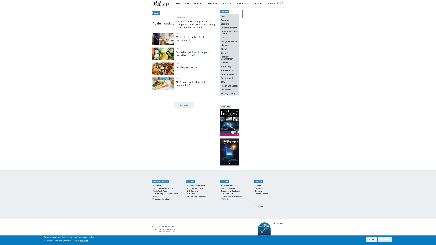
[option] (229, 122)
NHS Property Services (196, 196)
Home (177, 3)
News (187, 3)
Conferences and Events (229, 33)
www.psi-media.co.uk (167, 232)
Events (227, 3)
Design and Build (229, 41)
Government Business (230, 191)
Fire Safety (226, 66)
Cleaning (225, 24)
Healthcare (226, 90)
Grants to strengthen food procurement (190, 39)
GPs (223, 82)
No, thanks (384, 240)
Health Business (228, 188)
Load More (225, 107)
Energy (224, 53)
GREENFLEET (227, 194)
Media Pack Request (161, 191)
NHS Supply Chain (195, 188)
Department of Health (196, 186)
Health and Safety (229, 86)
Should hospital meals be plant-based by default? (193, 53)
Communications (229, 28)
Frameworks (227, 70)
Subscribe (257, 3)
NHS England (192, 191)
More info (84, 240)
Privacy (155, 196)
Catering (225, 20)
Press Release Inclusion (162, 188)
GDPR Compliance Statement (165, 194)
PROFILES (241, 3)
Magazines (213, 3)
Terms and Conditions (162, 199)
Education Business (229, 186)
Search (271, 3)
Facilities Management (227, 58)
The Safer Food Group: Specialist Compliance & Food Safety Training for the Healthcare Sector (195, 24)
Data (223, 37)
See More (184, 105)
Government (227, 78)
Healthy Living (228, 93)
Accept (371, 240)
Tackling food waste (187, 67)
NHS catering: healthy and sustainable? (190, 84)
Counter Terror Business (231, 196)
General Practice (229, 74)
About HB (156, 186)
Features (199, 3)
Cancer (224, 16)
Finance (224, 63)
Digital (224, 49)
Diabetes (225, 45)
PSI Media (225, 199)
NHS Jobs (191, 194)
